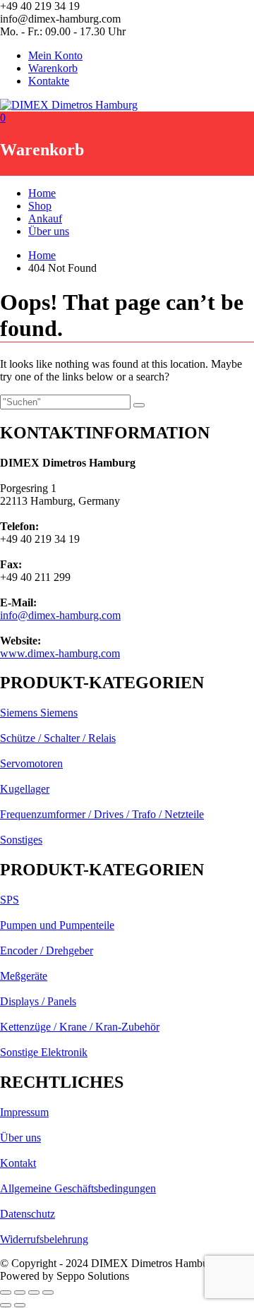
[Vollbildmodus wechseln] (19, 1292)
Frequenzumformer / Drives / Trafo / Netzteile (102, 814)
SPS (9, 900)
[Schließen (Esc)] (48, 1292)
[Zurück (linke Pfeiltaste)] (5, 1305)
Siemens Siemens (39, 713)
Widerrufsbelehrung (44, 1239)
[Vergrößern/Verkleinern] (5, 1292)
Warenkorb (53, 68)
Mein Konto (55, 55)
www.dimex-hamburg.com (60, 653)
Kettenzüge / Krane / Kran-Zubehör (79, 1027)
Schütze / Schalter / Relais (58, 738)
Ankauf (45, 218)
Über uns (48, 231)
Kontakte (48, 81)
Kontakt (18, 1163)
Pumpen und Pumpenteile (57, 925)
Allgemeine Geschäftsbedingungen (78, 1188)
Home (42, 193)
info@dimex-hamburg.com (60, 615)
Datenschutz (27, 1214)
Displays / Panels (38, 1001)
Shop (40, 206)
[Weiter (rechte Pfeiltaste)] (19, 1305)
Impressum (24, 1112)
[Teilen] (34, 1292)
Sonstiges (21, 840)
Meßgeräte (23, 976)
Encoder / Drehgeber (46, 950)
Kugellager (24, 789)
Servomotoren (31, 763)
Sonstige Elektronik (43, 1052)
